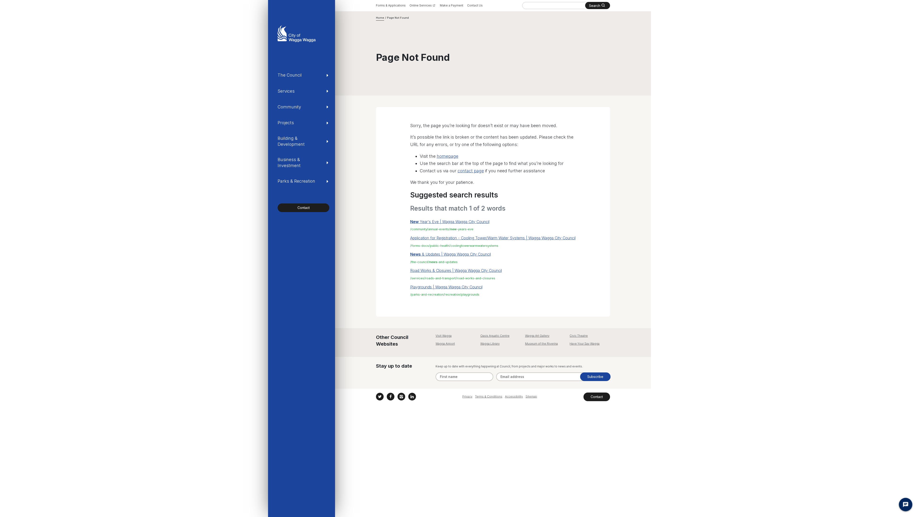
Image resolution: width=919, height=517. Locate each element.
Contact (303, 208)
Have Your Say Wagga (585, 343)
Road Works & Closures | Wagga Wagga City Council (456, 270)
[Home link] (297, 33)
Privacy (467, 396)
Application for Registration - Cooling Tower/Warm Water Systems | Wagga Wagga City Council (493, 238)
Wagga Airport (445, 343)
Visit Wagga (444, 335)
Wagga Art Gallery (537, 335)
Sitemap (531, 396)
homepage (447, 156)
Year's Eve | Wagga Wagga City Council (449, 221)
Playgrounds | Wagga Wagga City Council (446, 287)
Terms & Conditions (488, 396)
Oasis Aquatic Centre (495, 335)
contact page (471, 170)
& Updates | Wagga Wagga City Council (450, 254)
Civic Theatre (579, 335)
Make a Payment (451, 5)
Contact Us (475, 5)
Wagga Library (490, 343)
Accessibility (514, 396)
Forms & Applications (391, 5)
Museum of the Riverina (541, 343)
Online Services (420, 5)
